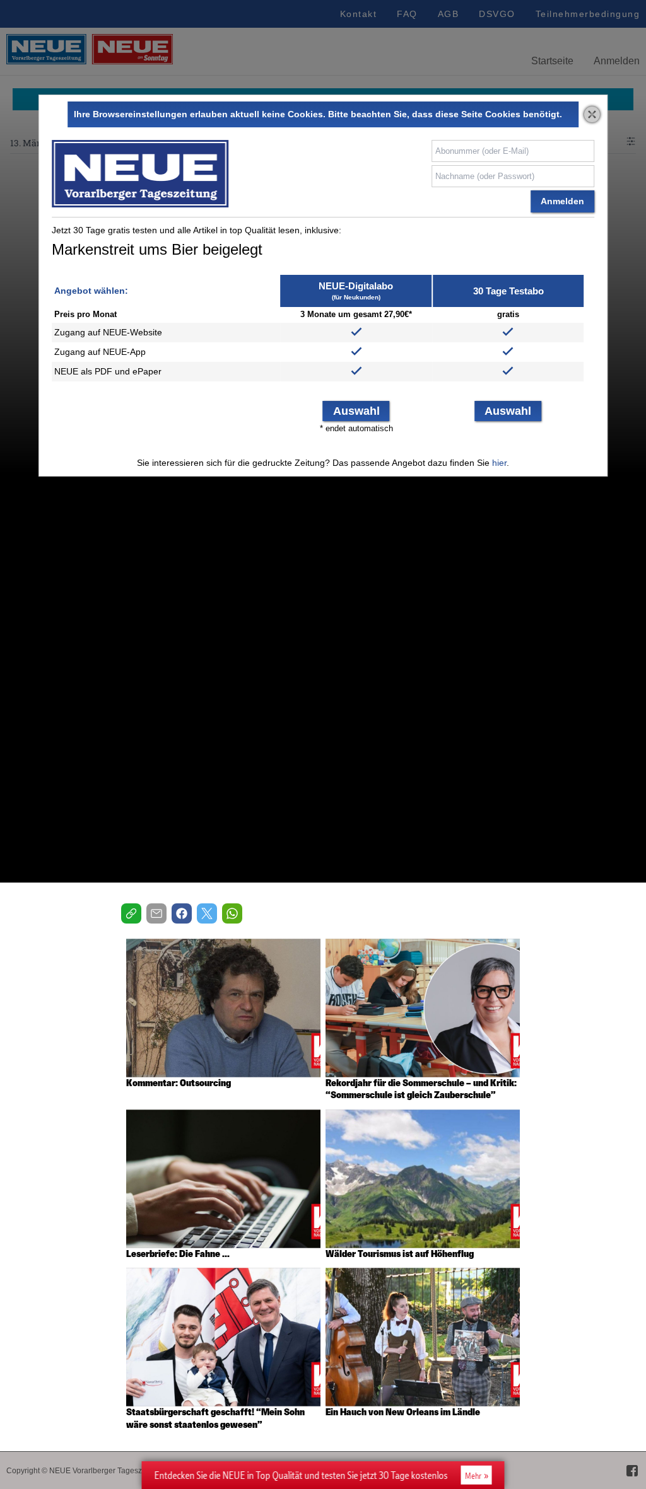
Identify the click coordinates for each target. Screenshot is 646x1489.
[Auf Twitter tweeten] (207, 913)
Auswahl (356, 411)
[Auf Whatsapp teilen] (232, 913)
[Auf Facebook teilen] (182, 913)
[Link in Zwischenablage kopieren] (131, 913)
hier (499, 463)
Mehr (473, 1475)
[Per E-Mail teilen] (156, 913)
